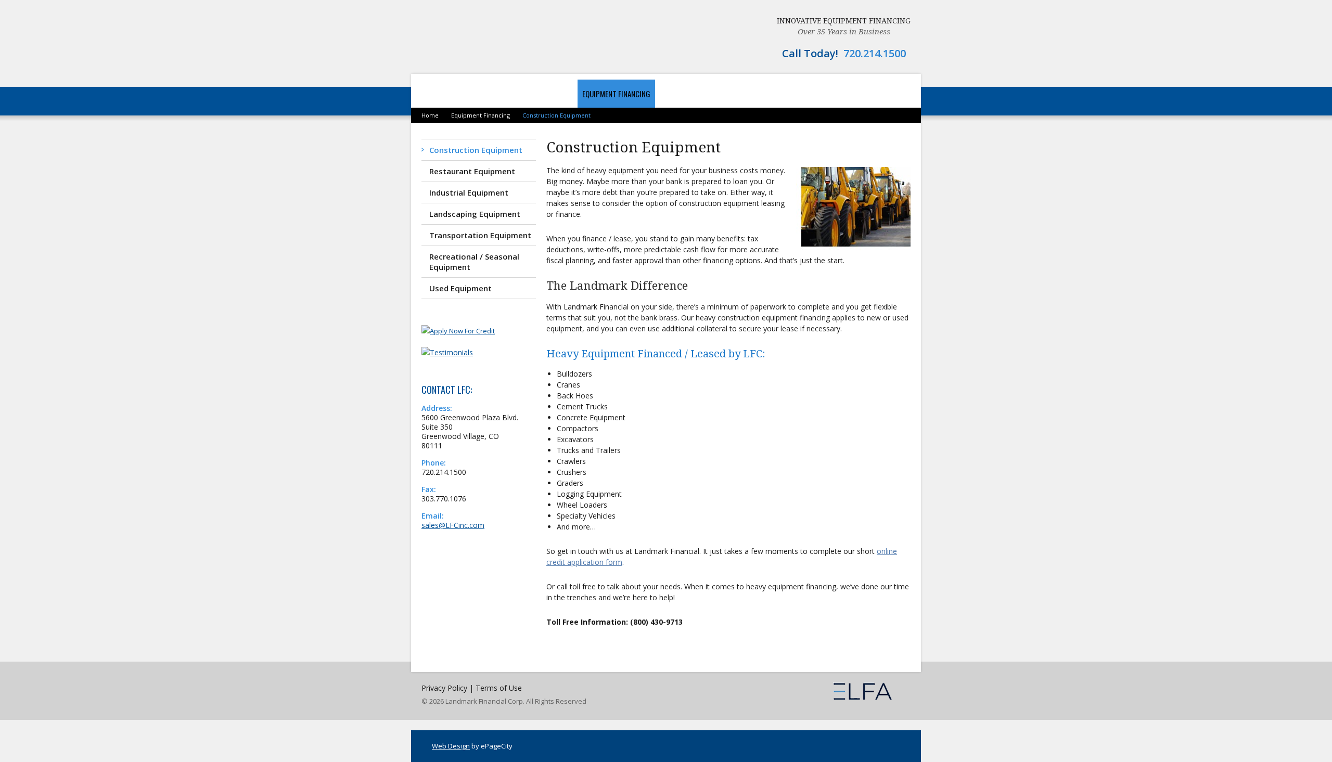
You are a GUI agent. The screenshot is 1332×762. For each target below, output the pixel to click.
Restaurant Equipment (472, 171)
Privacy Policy (444, 688)
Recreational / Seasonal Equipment (474, 261)
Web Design (451, 746)
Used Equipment (460, 288)
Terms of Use (499, 688)
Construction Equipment (475, 150)
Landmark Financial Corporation (482, 36)
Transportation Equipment (480, 235)
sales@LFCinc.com (452, 525)
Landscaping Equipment (474, 214)
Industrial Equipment (468, 192)
